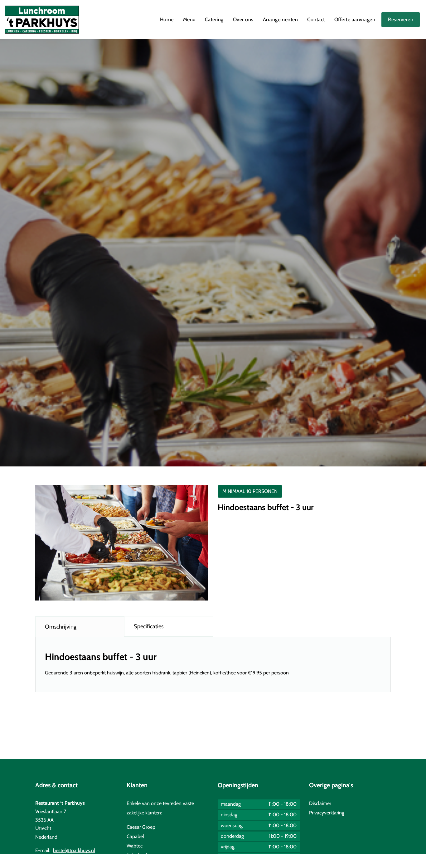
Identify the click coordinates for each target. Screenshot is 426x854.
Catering (214, 19)
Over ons (243, 19)
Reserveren (400, 19)
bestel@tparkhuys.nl (74, 850)
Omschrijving (60, 626)
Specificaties (148, 626)
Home (167, 19)
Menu (189, 19)
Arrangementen (280, 19)
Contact (316, 19)
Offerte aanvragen (354, 19)
